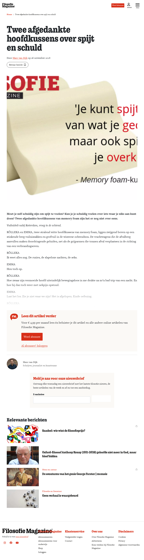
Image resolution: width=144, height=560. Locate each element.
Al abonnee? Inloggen (34, 346)
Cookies (122, 536)
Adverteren (97, 540)
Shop (40, 548)
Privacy (121, 540)
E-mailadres (38, 394)
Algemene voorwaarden (129, 544)
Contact (68, 540)
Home (9, 14)
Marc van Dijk (20, 58)
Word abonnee (118, 5)
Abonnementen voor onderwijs (47, 542)
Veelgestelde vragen (74, 536)
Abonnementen (45, 536)
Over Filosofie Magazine (103, 536)
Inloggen (42, 552)
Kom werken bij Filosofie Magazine (103, 546)
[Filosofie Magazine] (8, 5)
